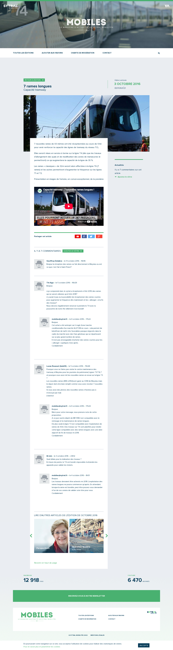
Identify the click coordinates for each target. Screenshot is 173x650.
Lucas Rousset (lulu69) (56, 366)
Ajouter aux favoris (52, 53)
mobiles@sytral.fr (59, 319)
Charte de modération (82, 53)
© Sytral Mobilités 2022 (78, 635)
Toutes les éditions (23, 53)
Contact (107, 53)
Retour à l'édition (32, 80)
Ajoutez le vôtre (125, 177)
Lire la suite (51, 536)
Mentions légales (97, 635)
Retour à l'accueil (86, 29)
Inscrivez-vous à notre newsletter (86, 596)
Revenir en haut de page (45, 563)
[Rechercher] (159, 53)
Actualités (119, 165)
